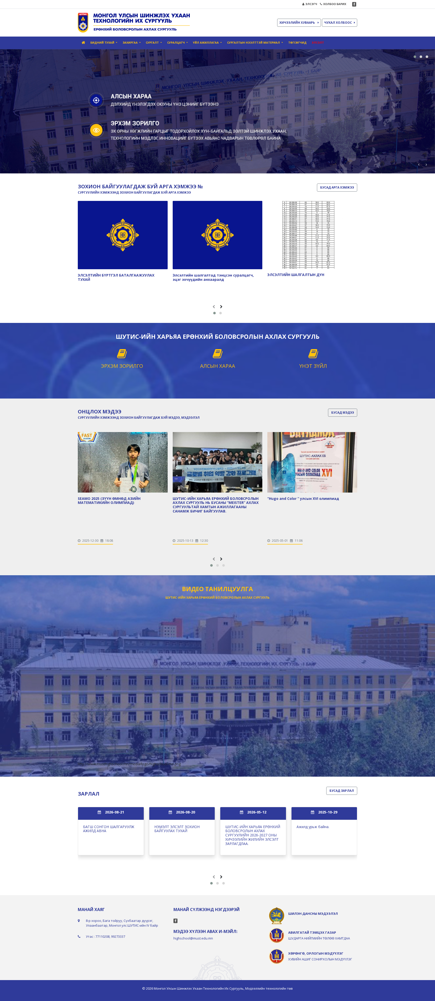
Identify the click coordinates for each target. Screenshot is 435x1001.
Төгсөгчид (297, 42)
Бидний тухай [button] (102, 42)
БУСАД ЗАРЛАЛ (342, 790)
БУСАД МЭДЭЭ (342, 412)
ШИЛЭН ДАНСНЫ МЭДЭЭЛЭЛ (313, 913)
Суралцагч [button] (176, 42)
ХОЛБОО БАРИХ (334, 4)
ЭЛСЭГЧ (311, 4)
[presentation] (418, 164)
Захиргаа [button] (130, 42)
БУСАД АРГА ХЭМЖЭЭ (337, 187)
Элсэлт (318, 42)
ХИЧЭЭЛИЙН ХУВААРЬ (297, 22)
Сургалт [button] (153, 42)
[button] (415, 56)
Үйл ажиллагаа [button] (206, 42)
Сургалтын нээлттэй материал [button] (254, 42)
